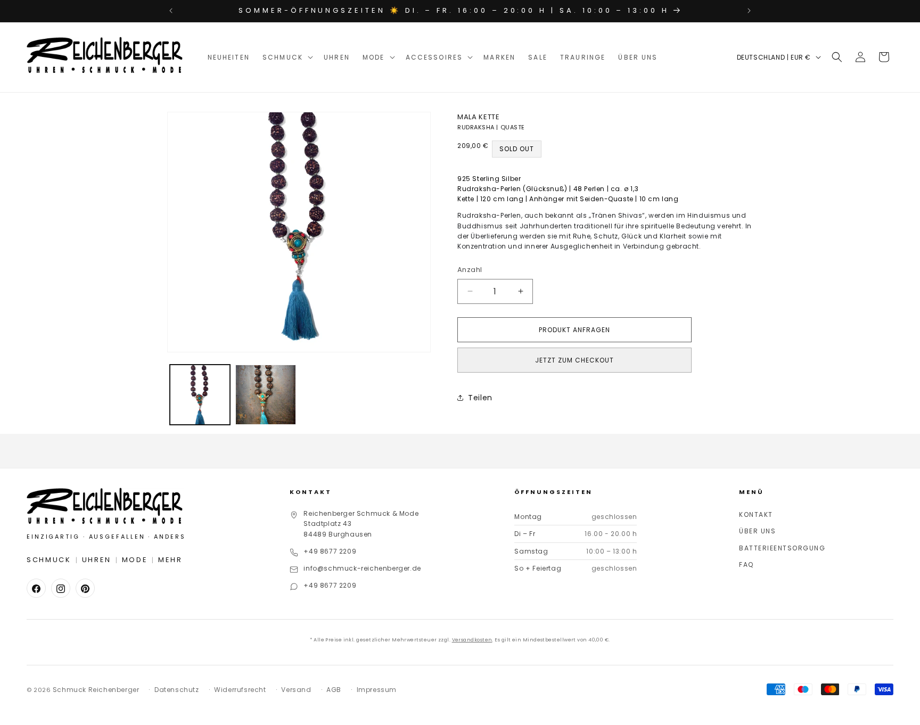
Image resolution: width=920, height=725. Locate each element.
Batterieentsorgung (782, 548)
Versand (296, 689)
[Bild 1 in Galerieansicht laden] (200, 395)
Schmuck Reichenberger (96, 689)
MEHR (170, 560)
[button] (286, 57)
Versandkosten (472, 640)
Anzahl (469, 270)
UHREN (97, 560)
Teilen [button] (480, 397)
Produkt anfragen (574, 329)
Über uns (757, 531)
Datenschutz (176, 689)
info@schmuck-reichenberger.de (362, 568)
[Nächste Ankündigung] (749, 11)
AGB (333, 689)
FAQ (746, 565)
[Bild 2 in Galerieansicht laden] (265, 395)
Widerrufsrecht (240, 689)
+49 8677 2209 (329, 551)
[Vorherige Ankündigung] (171, 11)
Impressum (377, 689)
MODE (135, 560)
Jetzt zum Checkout (574, 360)
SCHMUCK (49, 560)
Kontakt (756, 515)
